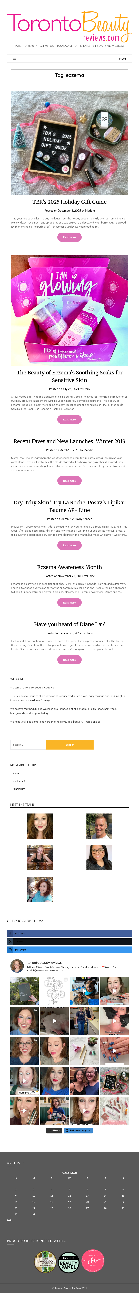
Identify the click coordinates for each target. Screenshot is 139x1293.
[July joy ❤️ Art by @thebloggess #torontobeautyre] (54, 991)
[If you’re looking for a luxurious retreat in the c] (54, 1021)
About (16, 773)
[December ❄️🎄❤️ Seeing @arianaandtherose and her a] (84, 1081)
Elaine (91, 576)
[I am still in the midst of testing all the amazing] (114, 1111)
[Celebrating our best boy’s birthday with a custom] (84, 991)
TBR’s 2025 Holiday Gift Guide (69, 202)
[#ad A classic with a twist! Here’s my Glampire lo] (84, 1111)
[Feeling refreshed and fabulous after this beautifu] (114, 1051)
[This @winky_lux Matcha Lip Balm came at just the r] (24, 1081)
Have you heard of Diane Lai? (69, 624)
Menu (122, 58)
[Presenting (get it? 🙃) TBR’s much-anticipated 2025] (114, 1081)
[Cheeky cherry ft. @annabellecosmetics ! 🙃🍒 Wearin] (54, 1051)
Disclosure (19, 788)
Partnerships (20, 781)
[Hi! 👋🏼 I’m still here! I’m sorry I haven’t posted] (54, 1081)
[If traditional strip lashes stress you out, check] (114, 991)
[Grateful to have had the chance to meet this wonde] (84, 1021)
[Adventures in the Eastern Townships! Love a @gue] (24, 991)
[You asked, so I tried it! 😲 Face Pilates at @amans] (114, 1021)
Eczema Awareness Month (69, 567)
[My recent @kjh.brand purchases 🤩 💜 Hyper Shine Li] (84, 1051)
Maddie (90, 210)
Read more (69, 237)
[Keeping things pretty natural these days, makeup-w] (24, 1051)
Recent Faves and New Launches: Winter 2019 (69, 441)
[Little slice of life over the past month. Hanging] (54, 1111)
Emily (86, 389)
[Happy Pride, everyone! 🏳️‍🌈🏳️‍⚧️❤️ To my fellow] (24, 1021)
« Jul (9, 1219)
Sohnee (87, 519)
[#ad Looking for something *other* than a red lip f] (24, 1111)
